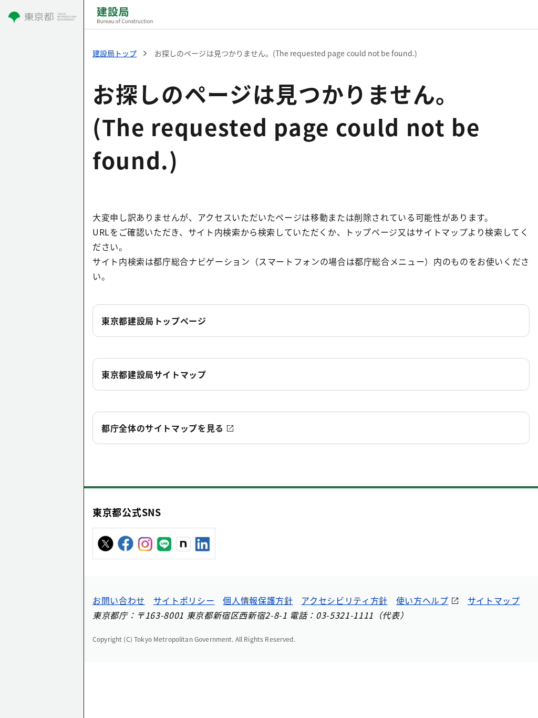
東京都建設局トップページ (153, 320)
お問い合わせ (118, 600)
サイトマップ (494, 600)
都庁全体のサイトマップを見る (162, 428)
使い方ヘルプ (422, 600)
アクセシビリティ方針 (344, 600)
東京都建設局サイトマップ (153, 374)
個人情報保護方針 (258, 600)
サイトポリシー (183, 600)
